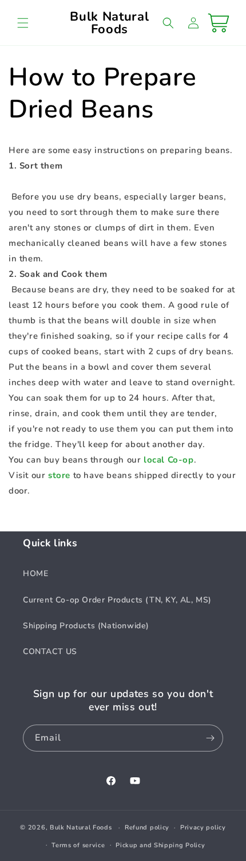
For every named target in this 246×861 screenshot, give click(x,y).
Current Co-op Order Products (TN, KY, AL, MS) (117, 599)
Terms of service (78, 845)
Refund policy (147, 827)
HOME (35, 573)
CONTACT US (50, 651)
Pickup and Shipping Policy (160, 845)
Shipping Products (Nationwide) (86, 625)
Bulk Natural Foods (81, 827)
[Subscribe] (210, 738)
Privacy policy (203, 827)
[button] (22, 23)
